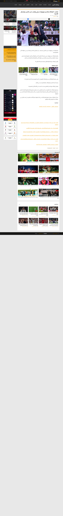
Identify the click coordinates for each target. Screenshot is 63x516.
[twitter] (8, 1)
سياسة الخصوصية (40, 233)
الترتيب (36, 4)
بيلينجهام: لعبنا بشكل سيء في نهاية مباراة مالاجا (34, 225)
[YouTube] (13, 1)
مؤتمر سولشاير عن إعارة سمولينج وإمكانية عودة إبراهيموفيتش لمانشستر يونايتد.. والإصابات (40, 135)
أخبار (24, 4)
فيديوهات (20, 4)
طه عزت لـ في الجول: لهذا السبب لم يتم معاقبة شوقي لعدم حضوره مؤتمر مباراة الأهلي (14, 31)
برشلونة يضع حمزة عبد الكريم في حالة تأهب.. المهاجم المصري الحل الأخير (10, 53)
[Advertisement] (51, 115)
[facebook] (6, 1)
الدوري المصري (33, 216)
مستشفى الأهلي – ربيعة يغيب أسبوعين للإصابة (48, 106)
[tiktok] (14, 1)
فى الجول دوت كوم (55, 233)
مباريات (32, 4)
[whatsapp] (16, 1)
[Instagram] (11, 1)
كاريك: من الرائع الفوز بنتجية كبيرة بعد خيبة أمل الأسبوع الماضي (23, 225)
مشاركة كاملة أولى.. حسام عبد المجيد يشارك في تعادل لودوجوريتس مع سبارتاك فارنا (14, 24)
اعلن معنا (36, 233)
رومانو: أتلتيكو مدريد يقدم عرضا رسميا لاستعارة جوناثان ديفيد (23, 213)
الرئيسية (49, 4)
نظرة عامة (44, 4)
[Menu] (58, 1)
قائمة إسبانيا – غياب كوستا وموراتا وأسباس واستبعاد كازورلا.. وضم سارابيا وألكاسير (42, 128)
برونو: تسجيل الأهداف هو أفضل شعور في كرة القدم (43, 225)
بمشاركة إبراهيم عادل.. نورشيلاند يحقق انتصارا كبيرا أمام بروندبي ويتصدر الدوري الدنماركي (6, 24)
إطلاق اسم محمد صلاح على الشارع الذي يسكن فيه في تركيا (54, 225)
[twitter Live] (9, 1)
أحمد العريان (54, 16)
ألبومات (15, 4)
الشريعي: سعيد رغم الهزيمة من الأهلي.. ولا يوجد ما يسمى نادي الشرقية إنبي (10, 56)
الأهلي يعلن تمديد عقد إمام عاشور (10, 50)
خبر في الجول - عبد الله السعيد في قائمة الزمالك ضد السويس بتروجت (33, 214)
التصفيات (40, 4)
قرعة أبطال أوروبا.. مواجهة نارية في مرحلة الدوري (10, 60)
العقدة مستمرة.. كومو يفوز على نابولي (53, 213)
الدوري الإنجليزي (43, 216)
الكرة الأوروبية (53, 215)
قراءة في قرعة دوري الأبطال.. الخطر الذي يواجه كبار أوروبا (47, 144)
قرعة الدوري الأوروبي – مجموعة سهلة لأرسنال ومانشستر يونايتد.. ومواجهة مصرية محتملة (40, 131)
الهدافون (27, 4)
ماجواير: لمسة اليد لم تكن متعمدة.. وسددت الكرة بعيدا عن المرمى (43, 214)
